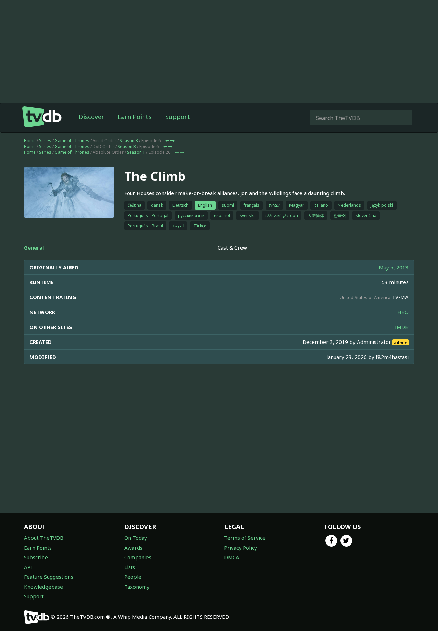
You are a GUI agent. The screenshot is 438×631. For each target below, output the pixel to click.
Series (45, 141)
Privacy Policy (240, 547)
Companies (137, 557)
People (132, 576)
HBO (403, 312)
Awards (133, 547)
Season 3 (129, 141)
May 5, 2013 (394, 267)
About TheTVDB (43, 537)
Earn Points (135, 116)
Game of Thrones (72, 141)
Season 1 (136, 152)
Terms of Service (245, 537)
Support (177, 116)
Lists (129, 567)
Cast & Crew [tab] (232, 247)
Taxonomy (137, 586)
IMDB (402, 327)
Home (30, 141)
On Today (135, 537)
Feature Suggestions (48, 576)
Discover (91, 116)
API (28, 567)
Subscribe (36, 557)
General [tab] (34, 247)
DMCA (231, 557)
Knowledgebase (43, 586)
